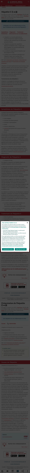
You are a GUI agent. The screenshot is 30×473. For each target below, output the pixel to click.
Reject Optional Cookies (20, 249)
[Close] (27, 222)
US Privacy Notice (14, 227)
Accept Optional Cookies (8, 249)
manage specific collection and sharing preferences (12, 245)
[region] (15, 236)
